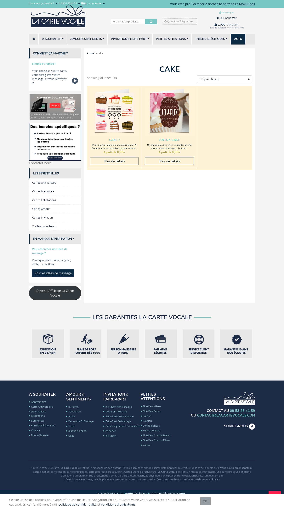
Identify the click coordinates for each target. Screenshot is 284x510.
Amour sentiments (78, 397)
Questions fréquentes (180, 21)
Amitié (72, 416)
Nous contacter (93, 3)
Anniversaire (38, 402)
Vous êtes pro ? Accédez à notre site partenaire (212, 4)
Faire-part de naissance (119, 416)
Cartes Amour (41, 209)
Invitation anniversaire (118, 406)
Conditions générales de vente (167, 493)
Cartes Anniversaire (44, 182)
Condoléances (151, 425)
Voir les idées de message (53, 273)
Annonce (110, 431)
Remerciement (151, 430)
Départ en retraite (116, 411)
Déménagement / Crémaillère (122, 426)
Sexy (71, 435)
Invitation (110, 435)
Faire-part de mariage (118, 421)
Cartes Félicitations (44, 200)
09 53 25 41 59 (68, 3)
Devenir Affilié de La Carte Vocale (55, 293)
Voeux (146, 445)
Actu (238, 39)
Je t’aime (73, 406)
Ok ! (205, 501)
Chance (35, 430)
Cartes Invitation (42, 217)
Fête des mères (152, 406)
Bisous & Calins (77, 431)
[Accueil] (33, 39)
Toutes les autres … (44, 226)
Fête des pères (152, 411)
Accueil (91, 53)
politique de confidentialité (77, 504)
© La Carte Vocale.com (110, 493)
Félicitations (38, 415)
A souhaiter (42, 394)
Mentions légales (136, 493)
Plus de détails (114, 161)
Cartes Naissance (43, 191)
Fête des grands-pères (156, 440)
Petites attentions (153, 396)
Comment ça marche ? (41, 3)
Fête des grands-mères (157, 435)
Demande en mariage (81, 421)
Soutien (147, 421)
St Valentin (74, 411)
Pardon (147, 416)
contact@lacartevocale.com (226, 415)
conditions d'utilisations (118, 504)
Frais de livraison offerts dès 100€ (226, 27)
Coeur (72, 426)
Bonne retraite (40, 435)
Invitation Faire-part (115, 397)
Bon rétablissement (43, 425)
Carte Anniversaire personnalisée (41, 409)
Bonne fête (37, 420)
